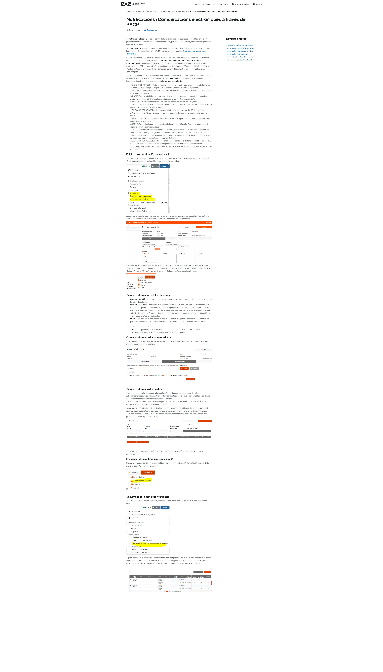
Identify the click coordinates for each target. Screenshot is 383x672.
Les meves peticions (242, 4)
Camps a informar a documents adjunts (240, 51)
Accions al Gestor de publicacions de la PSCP (171, 11)
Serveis (197, 4)
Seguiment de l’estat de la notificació (239, 60)
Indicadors (206, 4)
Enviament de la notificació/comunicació (240, 57)
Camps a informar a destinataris (237, 54)
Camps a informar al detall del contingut (240, 48)
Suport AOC (131, 11)
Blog (214, 4)
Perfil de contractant (145, 11)
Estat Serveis (223, 4)
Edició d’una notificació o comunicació (240, 45)
